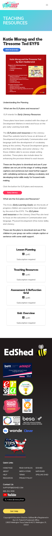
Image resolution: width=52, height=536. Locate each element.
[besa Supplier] (32, 424)
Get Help (14, 511)
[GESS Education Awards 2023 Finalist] (11, 424)
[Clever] (28, 431)
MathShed (40, 471)
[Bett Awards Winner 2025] (17, 377)
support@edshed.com (13, 488)
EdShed (39, 468)
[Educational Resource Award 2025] (9, 394)
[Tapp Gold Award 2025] (25, 395)
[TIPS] (15, 457)
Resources (8, 478)
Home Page (7, 468)
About (6, 471)
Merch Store (25, 471)
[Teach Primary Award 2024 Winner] (11, 412)
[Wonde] (12, 433)
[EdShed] (26, 351)
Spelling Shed (42, 475)
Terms (22, 475)
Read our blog (26, 468)
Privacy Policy (25, 478)
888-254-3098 (8, 491)
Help (5, 475)
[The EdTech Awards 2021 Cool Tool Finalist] (27, 412)
